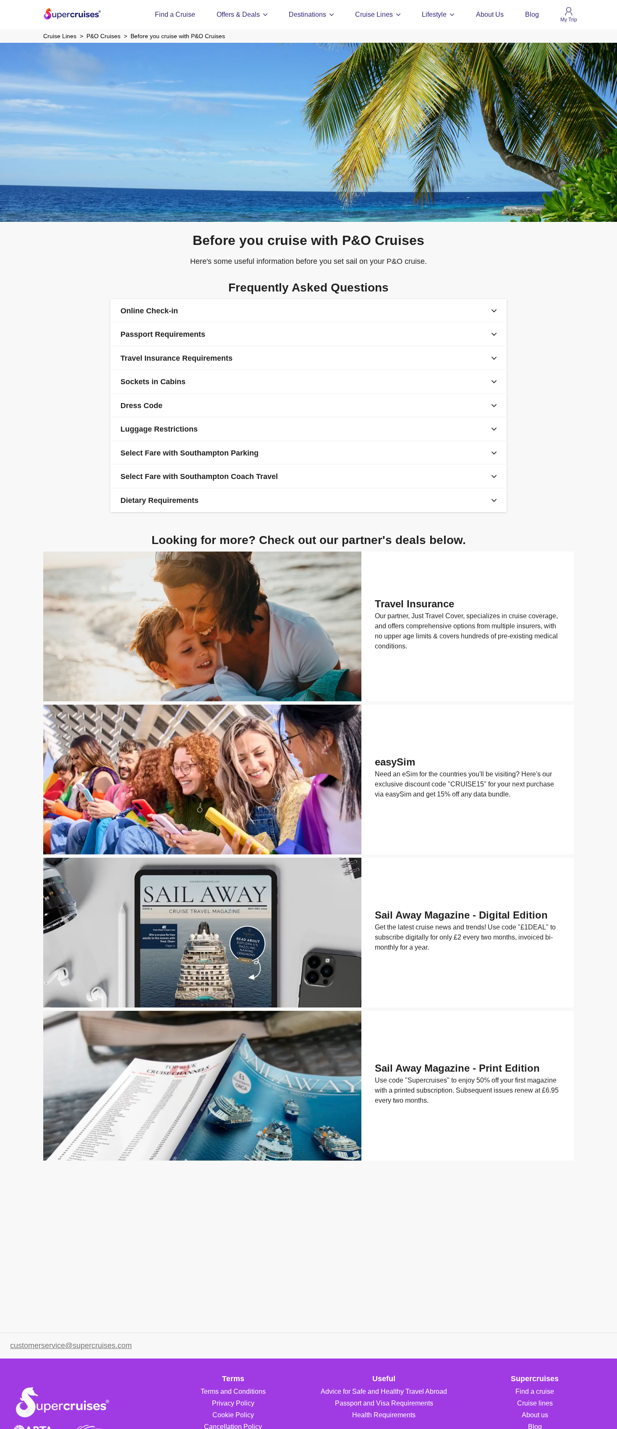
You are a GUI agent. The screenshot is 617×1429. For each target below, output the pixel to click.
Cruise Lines (374, 14)
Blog (532, 14)
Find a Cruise (175, 14)
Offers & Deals (238, 14)
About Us (490, 14)
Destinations (307, 14)
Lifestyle (434, 14)
